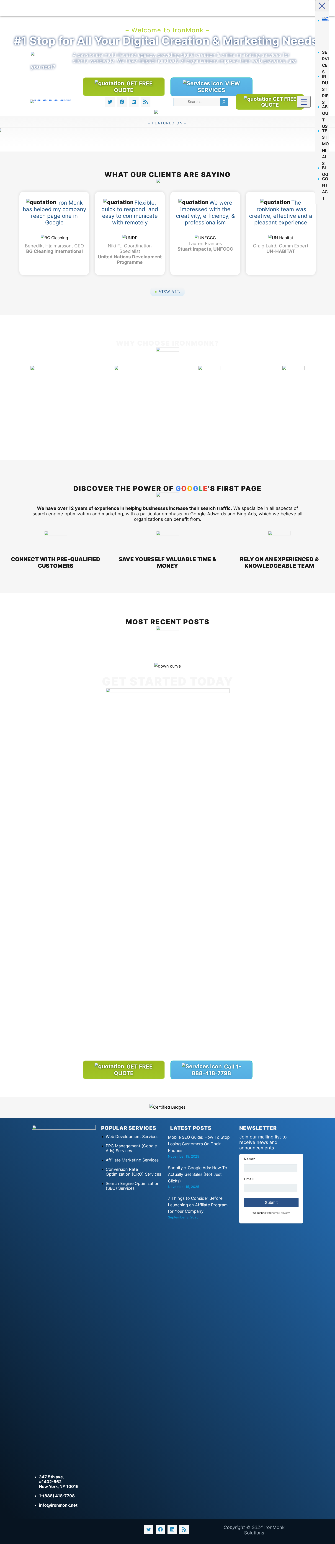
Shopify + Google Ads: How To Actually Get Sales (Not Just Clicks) (197, 1174)
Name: (249, 1159)
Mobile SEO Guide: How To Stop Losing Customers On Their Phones (199, 1144)
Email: (249, 1179)
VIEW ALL (167, 291)
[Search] (224, 102)
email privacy (281, 1213)
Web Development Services (132, 1136)
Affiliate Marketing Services (132, 1160)
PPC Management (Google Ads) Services (131, 1148)
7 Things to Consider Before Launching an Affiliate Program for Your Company (198, 1205)
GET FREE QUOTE (278, 102)
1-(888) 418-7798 (57, 1495)
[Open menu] (304, 102)
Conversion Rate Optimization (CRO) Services (133, 1172)
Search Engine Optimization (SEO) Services (133, 1186)
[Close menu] (322, 5)
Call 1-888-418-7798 (216, 1069)
